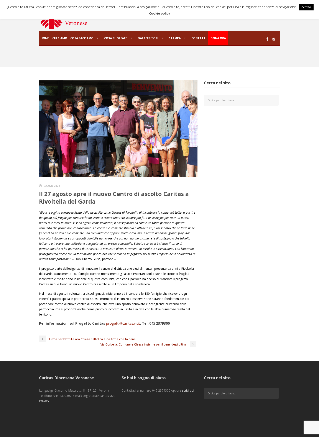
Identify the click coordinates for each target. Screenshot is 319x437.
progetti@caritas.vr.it (123, 323)
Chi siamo (59, 38)
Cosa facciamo (82, 38)
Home (45, 38)
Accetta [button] (306, 7)
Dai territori (148, 38)
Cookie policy (159, 13)
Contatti (198, 38)
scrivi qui (188, 390)
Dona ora (218, 38)
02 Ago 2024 (52, 186)
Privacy (44, 401)
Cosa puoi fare (115, 38)
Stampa (175, 38)
